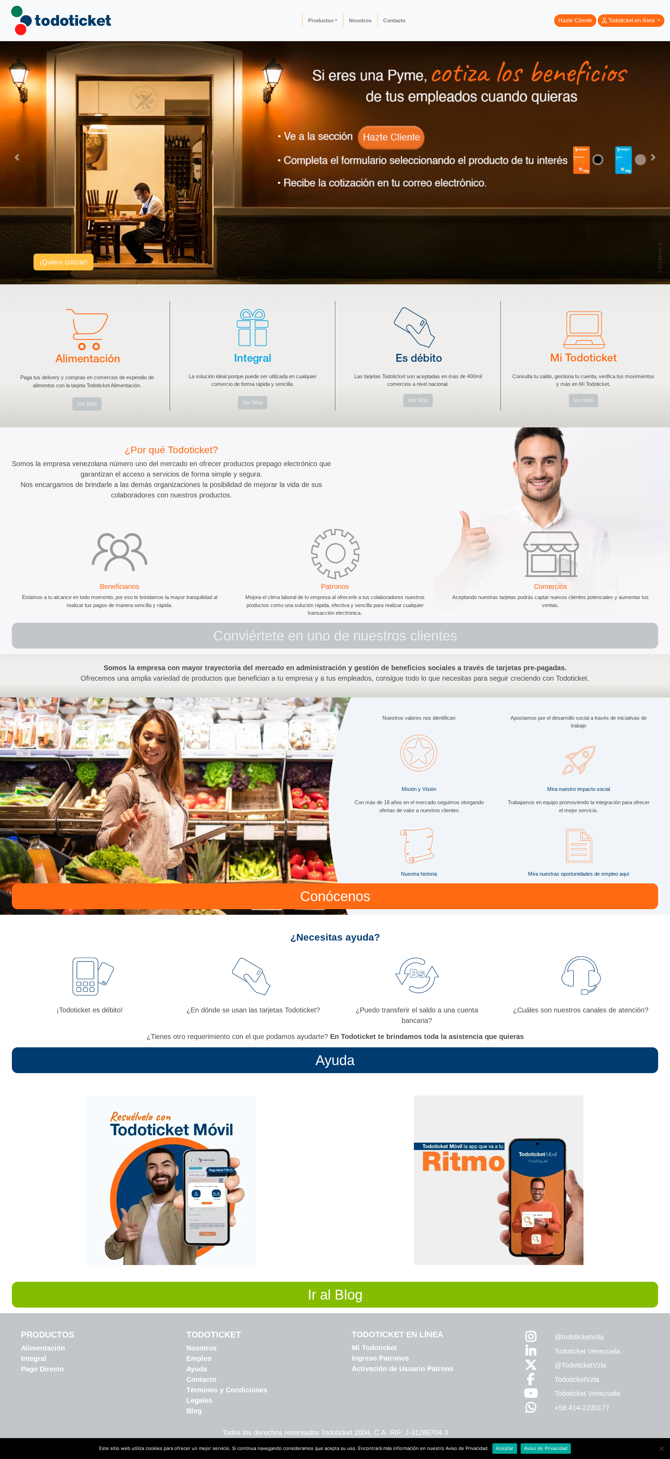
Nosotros (360, 20)
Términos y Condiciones (226, 1390)
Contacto (394, 20)
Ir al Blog (335, 1294)
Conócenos (335, 896)
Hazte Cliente (575, 20)
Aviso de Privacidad (546, 1448)
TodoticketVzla (576, 1379)
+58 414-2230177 (581, 1408)
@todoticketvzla (579, 1337)
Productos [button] (321, 20)
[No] (661, 1448)
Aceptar (505, 1448)
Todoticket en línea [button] (631, 20)
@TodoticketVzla (580, 1365)
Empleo (198, 1358)
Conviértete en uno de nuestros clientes (335, 635)
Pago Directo (42, 1369)
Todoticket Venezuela (587, 1351)
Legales (199, 1400)
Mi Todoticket (374, 1348)
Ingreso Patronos (380, 1358)
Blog (194, 1411)
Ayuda (335, 1060)
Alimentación (43, 1348)
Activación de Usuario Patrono (402, 1368)
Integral (33, 1358)
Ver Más (87, 404)
